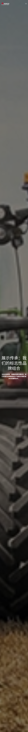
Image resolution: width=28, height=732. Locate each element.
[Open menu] (26, 3)
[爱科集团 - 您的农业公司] (5, 3)
